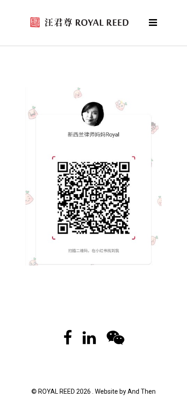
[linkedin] (89, 341)
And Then (142, 391)
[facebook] (67, 341)
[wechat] (115, 341)
